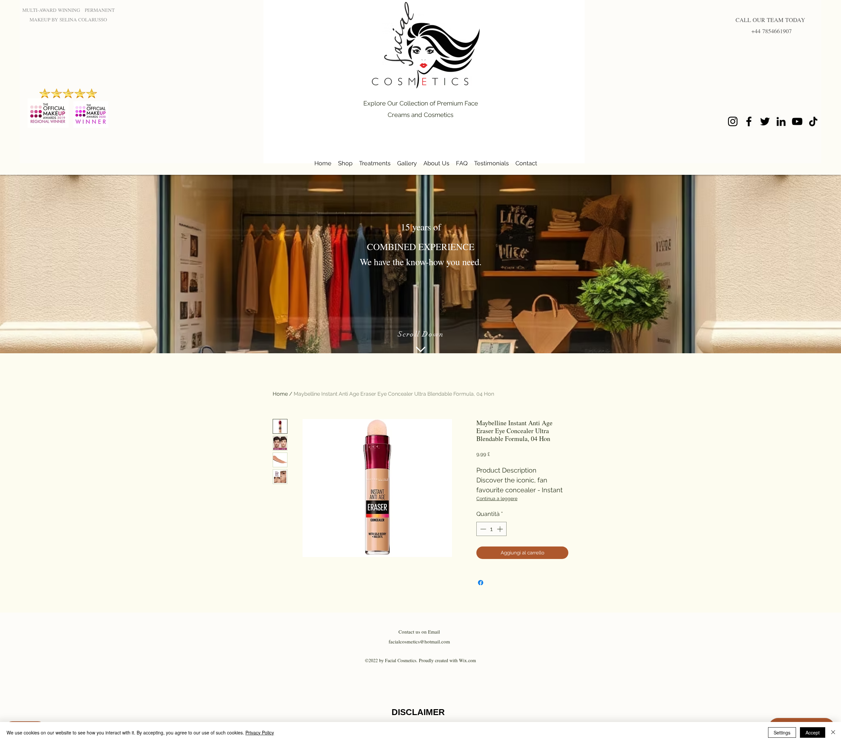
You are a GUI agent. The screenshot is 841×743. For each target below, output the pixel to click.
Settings (782, 732)
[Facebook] (748, 121)
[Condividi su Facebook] (481, 583)
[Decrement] (482, 529)
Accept (813, 732)
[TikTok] (813, 121)
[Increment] (500, 529)
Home (280, 394)
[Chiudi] (833, 732)
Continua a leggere (496, 498)
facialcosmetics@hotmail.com (419, 641)
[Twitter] (765, 121)
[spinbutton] (491, 529)
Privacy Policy (259, 732)
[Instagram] (732, 121)
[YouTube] (797, 121)
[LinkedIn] (781, 121)
